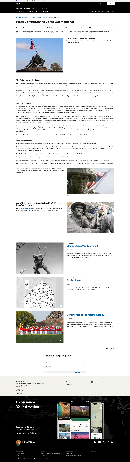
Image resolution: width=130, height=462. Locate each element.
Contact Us (19, 393)
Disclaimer (69, 453)
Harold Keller (46, 122)
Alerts (97, 11)
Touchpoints (77, 372)
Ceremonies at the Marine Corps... (85, 314)
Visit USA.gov (53, 459)
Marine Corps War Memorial (84, 41)
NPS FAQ (43, 455)
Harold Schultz (36, 122)
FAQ (68, 381)
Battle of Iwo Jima (76, 280)
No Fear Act (69, 451)
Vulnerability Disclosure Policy (74, 455)
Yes (50, 362)
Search (102, 4)
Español (69, 387)
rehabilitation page (26, 208)
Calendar (108, 11)
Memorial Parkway (32, 8)
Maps (102, 11)
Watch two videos (21, 168)
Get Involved (46, 11)
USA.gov (93, 451)
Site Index (69, 384)
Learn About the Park (34, 11)
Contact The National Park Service (50, 453)
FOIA (17, 455)
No (50, 366)
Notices (43, 451)
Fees (113, 11)
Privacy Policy (20, 453)
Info (92, 11)
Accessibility (19, 451)
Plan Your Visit (21, 11)
